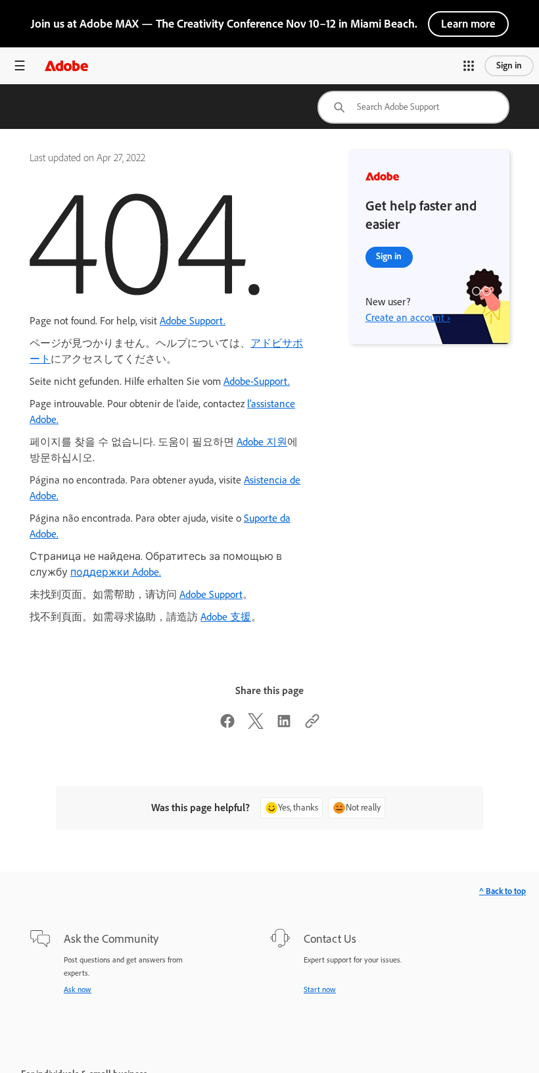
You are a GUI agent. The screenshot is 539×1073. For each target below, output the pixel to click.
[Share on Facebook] (227, 725)
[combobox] (413, 107)
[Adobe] (66, 65)
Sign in (509, 65)
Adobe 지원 (262, 442)
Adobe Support (211, 594)
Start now (320, 989)
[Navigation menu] (19, 65)
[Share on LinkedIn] (284, 725)
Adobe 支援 (225, 617)
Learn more (468, 23)
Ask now (77, 989)
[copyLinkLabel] (312, 725)
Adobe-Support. (256, 381)
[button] (468, 65)
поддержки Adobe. (115, 572)
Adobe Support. (192, 320)
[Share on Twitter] (256, 725)
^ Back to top (502, 891)
